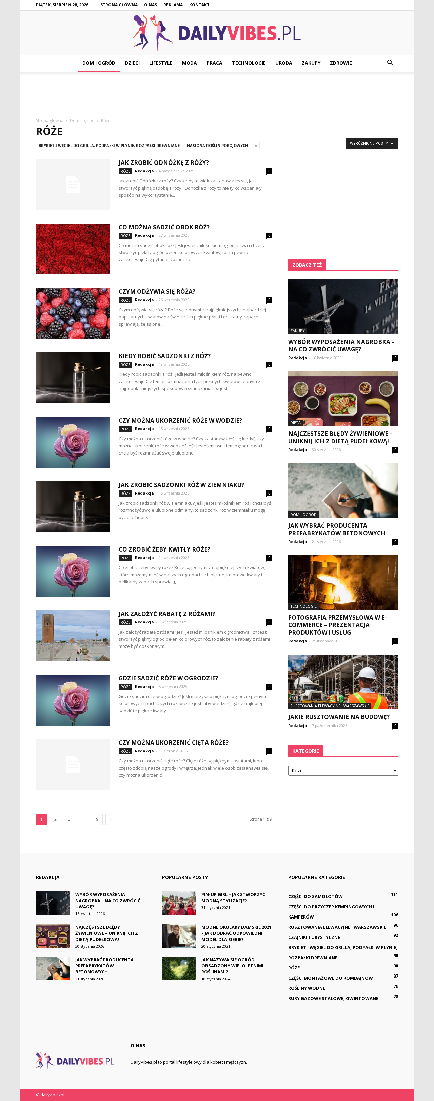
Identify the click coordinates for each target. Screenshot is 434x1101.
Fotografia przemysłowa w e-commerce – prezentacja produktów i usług (337, 625)
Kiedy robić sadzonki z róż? (165, 356)
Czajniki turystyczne (314, 937)
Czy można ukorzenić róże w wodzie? (180, 420)
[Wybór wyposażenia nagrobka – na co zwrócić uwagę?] (343, 306)
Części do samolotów (315, 896)
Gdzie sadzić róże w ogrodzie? (168, 678)
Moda (189, 63)
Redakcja (144, 170)
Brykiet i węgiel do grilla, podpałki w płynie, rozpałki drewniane (109, 145)
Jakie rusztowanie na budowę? (339, 717)
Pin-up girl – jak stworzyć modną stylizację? (233, 897)
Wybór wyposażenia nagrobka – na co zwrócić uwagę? (341, 345)
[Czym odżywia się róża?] (73, 313)
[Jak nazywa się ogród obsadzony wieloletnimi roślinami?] (179, 968)
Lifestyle (161, 63)
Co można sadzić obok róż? (164, 227)
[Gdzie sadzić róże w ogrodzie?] (73, 700)
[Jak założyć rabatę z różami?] (73, 635)
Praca (214, 63)
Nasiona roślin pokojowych (217, 145)
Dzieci (132, 63)
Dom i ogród (98, 63)
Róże (125, 171)
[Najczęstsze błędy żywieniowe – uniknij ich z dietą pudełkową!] (343, 398)
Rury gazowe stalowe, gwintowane (333, 998)
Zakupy (311, 63)
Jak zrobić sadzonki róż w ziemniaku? (181, 485)
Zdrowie (341, 63)
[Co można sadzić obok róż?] (73, 249)
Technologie (249, 63)
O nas (150, 5)
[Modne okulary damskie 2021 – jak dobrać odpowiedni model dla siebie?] (179, 936)
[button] (390, 63)
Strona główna (119, 5)
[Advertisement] (217, 95)
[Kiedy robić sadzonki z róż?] (73, 377)
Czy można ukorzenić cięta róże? (174, 743)
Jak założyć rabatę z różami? (167, 614)
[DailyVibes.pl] (217, 33)
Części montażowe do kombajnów (330, 978)
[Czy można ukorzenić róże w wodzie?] (73, 442)
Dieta (295, 422)
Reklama (173, 5)
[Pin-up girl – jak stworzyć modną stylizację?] (179, 903)
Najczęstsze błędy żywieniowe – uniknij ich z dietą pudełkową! (340, 437)
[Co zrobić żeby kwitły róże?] (73, 571)
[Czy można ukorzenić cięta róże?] (73, 764)
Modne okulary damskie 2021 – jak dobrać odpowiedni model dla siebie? (236, 933)
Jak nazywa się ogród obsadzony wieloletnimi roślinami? (232, 966)
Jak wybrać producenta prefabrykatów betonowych (337, 529)
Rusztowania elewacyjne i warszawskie (329, 705)
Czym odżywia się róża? (157, 291)
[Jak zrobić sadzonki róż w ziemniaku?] (73, 506)
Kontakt (199, 5)
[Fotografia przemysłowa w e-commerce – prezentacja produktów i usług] (343, 582)
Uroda (283, 63)
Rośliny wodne (306, 988)
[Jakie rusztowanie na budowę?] (343, 682)
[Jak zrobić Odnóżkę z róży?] (73, 184)
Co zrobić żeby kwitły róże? (164, 549)
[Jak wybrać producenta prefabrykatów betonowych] (343, 490)
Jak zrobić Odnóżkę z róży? (164, 163)
